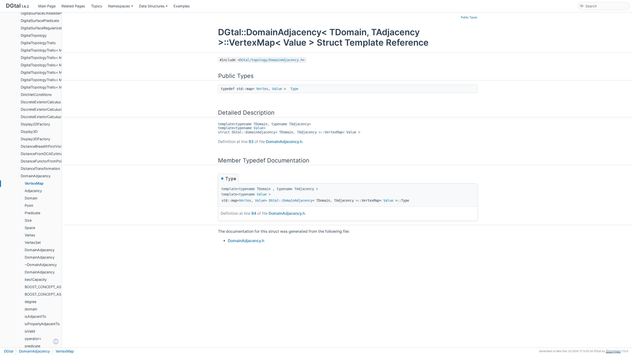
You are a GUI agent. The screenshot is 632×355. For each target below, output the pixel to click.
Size (28, 220)
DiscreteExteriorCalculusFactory (47, 109)
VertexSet (33, 242)
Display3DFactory (35, 139)
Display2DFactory (35, 124)
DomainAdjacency (36, 176)
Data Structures (152, 6)
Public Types (469, 17)
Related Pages (73, 6)
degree (30, 302)
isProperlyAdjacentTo (42, 324)
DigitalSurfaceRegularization (44, 28)
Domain (31, 198)
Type (294, 89)
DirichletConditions (36, 94)
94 (253, 213)
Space (30, 228)
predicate (32, 346)
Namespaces (119, 6)
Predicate (32, 213)
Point (29, 205)
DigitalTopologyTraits (38, 43)
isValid (30, 331)
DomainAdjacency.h (284, 141)
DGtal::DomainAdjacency (290, 200)
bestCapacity (36, 279)
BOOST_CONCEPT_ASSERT (47, 287)
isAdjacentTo (35, 316)
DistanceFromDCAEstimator (44, 154)
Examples (182, 6)
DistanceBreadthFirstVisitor (43, 146)
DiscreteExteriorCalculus (41, 102)
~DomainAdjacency (41, 265)
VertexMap (34, 183)
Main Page (47, 6)
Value (277, 89)
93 (251, 141)
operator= (33, 339)
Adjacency (33, 191)
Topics (96, 6)
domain (31, 309)
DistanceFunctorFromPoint (43, 161)
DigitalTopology (34, 35)
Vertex (30, 235)
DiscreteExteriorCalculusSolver (46, 117)
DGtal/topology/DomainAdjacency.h (271, 60)
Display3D (29, 131)
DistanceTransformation (40, 168)
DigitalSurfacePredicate (40, 20)
